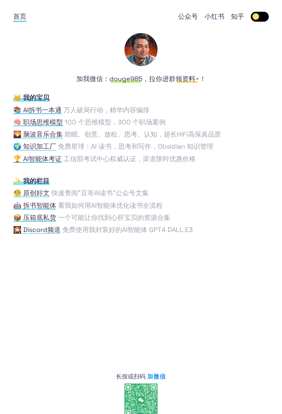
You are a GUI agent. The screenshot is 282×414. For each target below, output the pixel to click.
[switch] (260, 17)
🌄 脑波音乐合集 (38, 134)
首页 (19, 16)
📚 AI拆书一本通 (37, 110)
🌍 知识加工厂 (34, 146)
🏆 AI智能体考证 (37, 159)
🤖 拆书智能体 (34, 205)
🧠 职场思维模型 (38, 122)
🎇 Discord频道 (37, 229)
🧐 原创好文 (31, 193)
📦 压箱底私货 (34, 217)
